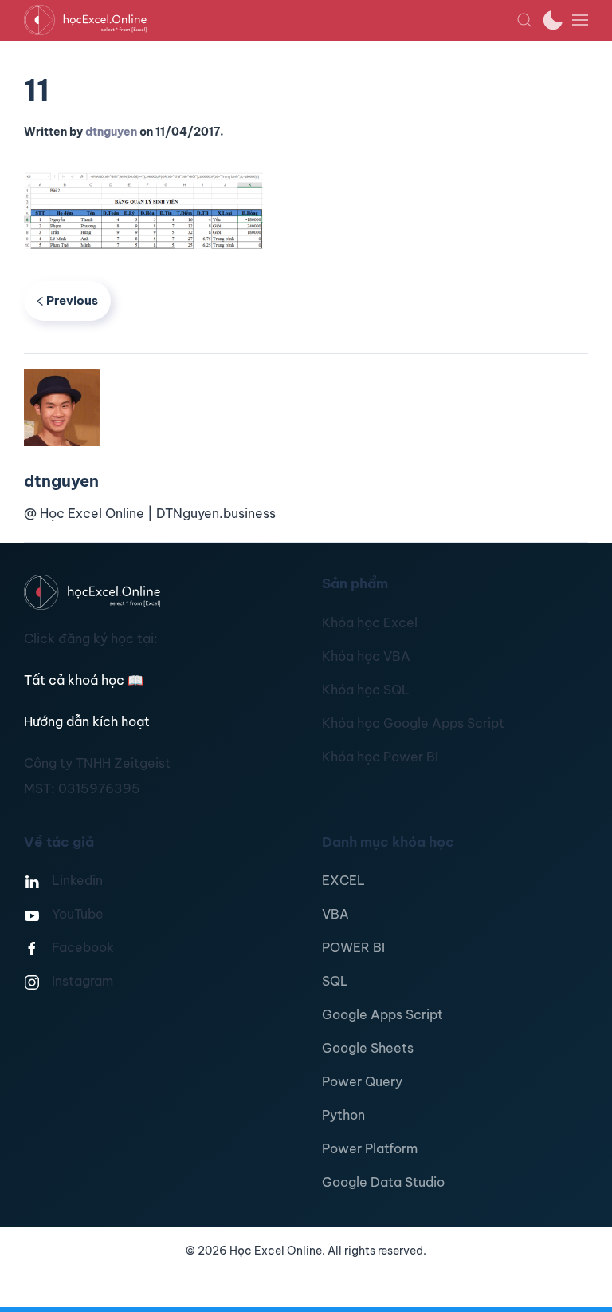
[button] (524, 20)
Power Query (362, 1081)
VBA (335, 914)
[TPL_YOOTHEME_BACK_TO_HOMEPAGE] (270, 20)
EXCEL (343, 880)
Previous (72, 300)
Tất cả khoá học (83, 680)
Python (343, 1115)
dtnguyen (111, 131)
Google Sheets (368, 1048)
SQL (335, 981)
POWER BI (353, 947)
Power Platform (370, 1148)
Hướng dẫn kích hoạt (87, 721)
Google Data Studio (383, 1182)
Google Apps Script (382, 1014)
